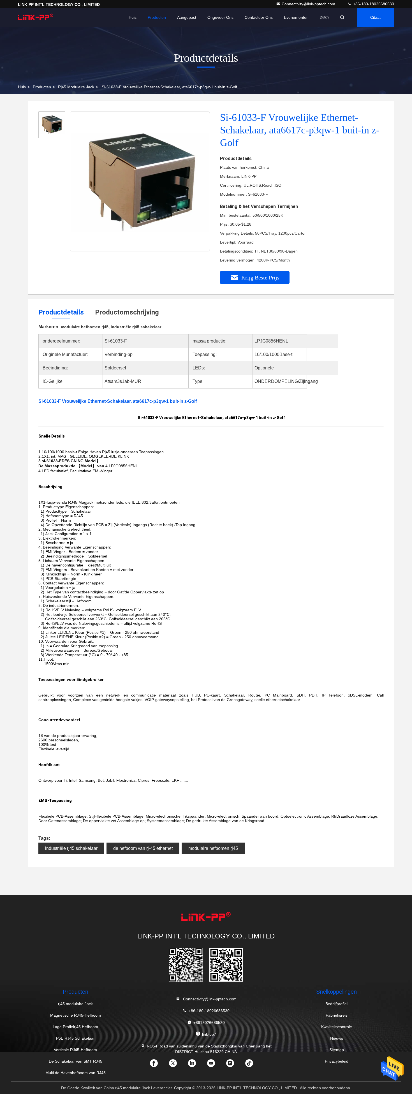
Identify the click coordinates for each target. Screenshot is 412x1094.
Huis (132, 17)
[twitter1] (177, 1065)
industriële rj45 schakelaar (71, 848)
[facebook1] (158, 1065)
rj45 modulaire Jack (76, 87)
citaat (375, 17)
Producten (157, 17)
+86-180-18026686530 (373, 4)
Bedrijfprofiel (336, 1004)
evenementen (296, 17)
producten (42, 87)
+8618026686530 (209, 1022)
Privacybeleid (336, 1061)
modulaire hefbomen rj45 (213, 848)
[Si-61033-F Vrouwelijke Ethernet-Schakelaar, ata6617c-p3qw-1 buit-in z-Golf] (140, 182)
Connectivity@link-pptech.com (309, 4)
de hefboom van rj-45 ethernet (143, 848)
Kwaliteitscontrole (336, 1026)
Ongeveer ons (220, 17)
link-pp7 (209, 1034)
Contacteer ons (259, 17)
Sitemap (336, 1049)
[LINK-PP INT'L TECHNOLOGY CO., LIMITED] (35, 17)
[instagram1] (235, 1065)
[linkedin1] (196, 1065)
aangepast (186, 17)
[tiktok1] (254, 1065)
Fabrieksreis (337, 1015)
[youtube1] (215, 1065)
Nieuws (336, 1038)
